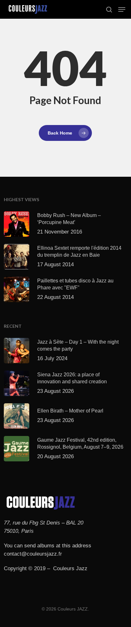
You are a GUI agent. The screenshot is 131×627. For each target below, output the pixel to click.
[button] (121, 9)
